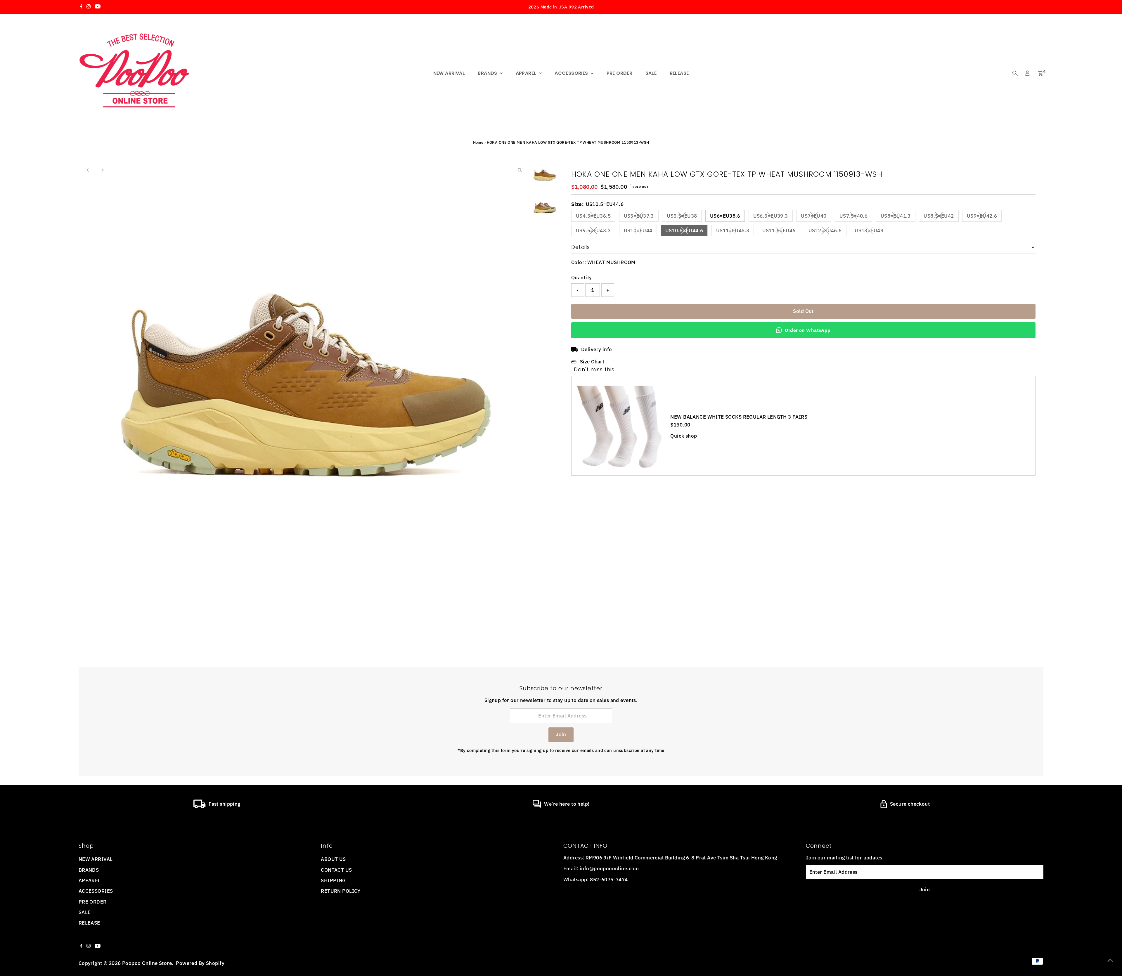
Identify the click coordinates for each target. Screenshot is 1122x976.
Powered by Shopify (200, 963)
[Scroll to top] (1110, 960)
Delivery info (596, 349)
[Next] (102, 170)
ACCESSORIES (572, 73)
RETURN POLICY (341, 891)
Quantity (581, 277)
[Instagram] (88, 7)
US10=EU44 (640, 231)
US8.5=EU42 (941, 217)
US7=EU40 (816, 217)
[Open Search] (1015, 73)
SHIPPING (333, 880)
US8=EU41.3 (898, 217)
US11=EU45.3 (735, 231)
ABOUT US (333, 859)
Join (561, 734)
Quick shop (683, 436)
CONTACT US (336, 870)
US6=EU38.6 (725, 216)
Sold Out (803, 311)
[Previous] (88, 170)
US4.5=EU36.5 (595, 217)
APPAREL (527, 73)
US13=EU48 (871, 231)
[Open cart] (1040, 73)
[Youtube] (97, 7)
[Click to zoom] (520, 170)
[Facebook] (81, 7)
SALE (651, 73)
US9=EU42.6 (984, 217)
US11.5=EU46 (781, 231)
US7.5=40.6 (855, 217)
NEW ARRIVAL (449, 73)
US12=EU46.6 (827, 231)
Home (478, 142)
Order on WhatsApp (807, 330)
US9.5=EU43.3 (595, 231)
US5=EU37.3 (641, 217)
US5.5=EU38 (684, 217)
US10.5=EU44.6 (686, 231)
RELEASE (679, 73)
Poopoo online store (147, 963)
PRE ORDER (620, 73)
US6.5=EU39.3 (773, 217)
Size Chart (592, 361)
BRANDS (488, 73)
